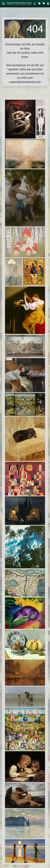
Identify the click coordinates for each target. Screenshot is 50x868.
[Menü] (3, 4)
